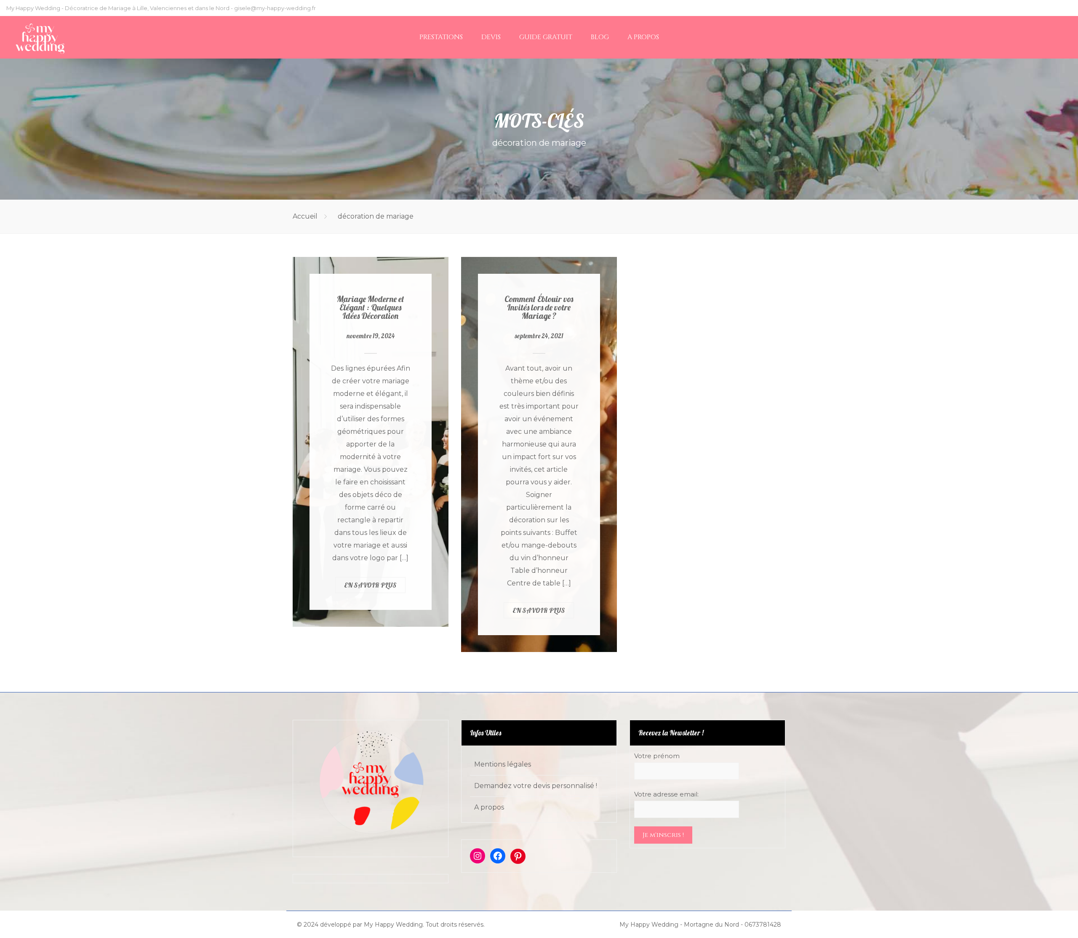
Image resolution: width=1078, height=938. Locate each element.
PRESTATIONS (441, 37)
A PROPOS (643, 37)
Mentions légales (502, 764)
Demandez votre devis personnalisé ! (535, 786)
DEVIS (491, 37)
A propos (489, 807)
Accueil (305, 216)
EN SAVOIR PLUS (370, 585)
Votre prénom (657, 756)
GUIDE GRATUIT (545, 37)
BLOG (600, 37)
